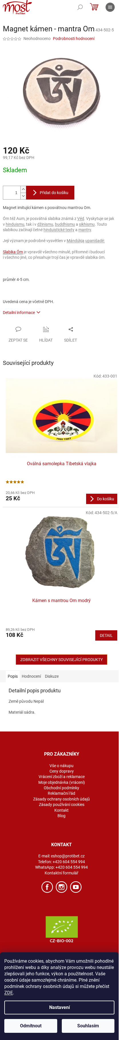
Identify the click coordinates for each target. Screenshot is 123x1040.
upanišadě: (95, 240)
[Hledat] (80, 7)
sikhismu (87, 224)
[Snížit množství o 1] (23, 196)
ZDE (8, 992)
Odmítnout (30, 1025)
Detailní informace (19, 312)
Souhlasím (88, 1025)
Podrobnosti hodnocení (73, 38)
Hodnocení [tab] (31, 676)
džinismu (45, 224)
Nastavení (59, 1007)
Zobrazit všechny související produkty (61, 659)
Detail (106, 635)
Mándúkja (75, 240)
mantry (84, 229)
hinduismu (15, 224)
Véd (80, 218)
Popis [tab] (13, 676)
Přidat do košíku (54, 192)
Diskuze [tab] (52, 676)
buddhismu (65, 224)
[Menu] (110, 7)
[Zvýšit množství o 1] (23, 189)
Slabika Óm (13, 252)
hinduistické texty (58, 229)
